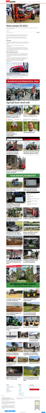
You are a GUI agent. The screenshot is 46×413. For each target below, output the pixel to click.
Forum (27, 1)
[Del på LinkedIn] (38, 32)
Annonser (35, 1)
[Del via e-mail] (39, 32)
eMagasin (38, 1)
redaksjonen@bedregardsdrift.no (10, 387)
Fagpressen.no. (3, 408)
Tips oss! (20, 391)
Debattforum (20, 390)
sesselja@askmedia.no (9, 391)
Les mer (21, 398)
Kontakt (32, 1)
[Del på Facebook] (37, 32)
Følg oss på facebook (21, 395)
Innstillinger (43, 412)
